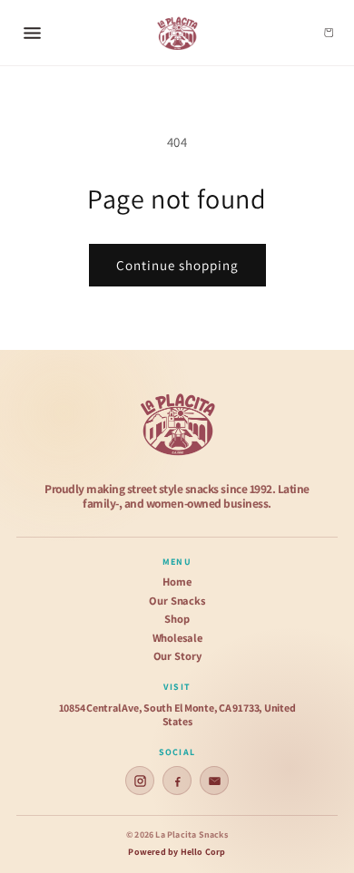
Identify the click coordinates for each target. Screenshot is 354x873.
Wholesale (177, 638)
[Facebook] (177, 780)
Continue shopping (177, 265)
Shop (177, 619)
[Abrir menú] (31, 32)
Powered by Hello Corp (176, 852)
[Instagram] (139, 780)
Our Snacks (177, 601)
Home (177, 582)
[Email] (214, 780)
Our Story (177, 656)
